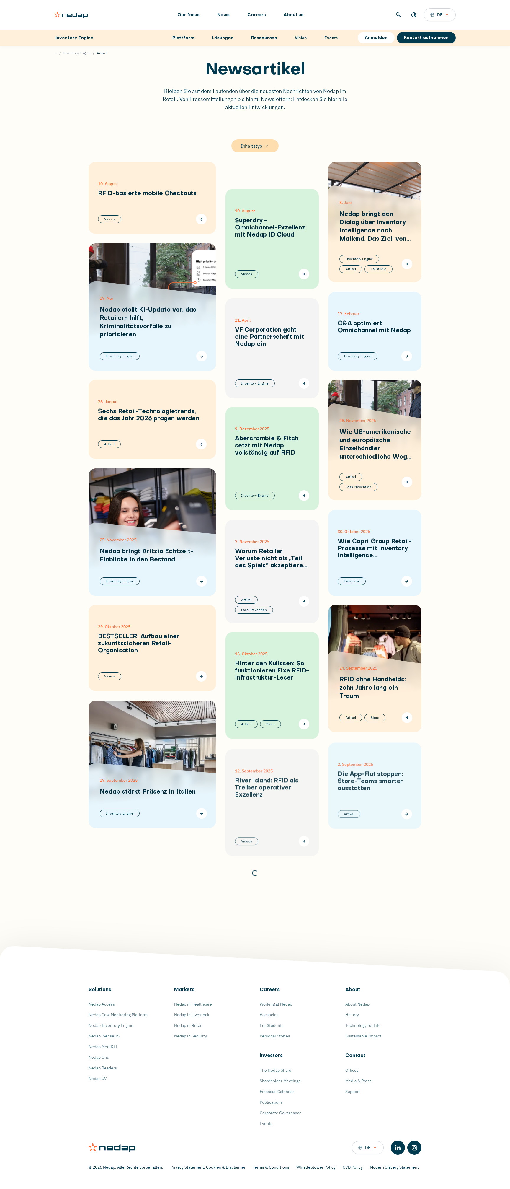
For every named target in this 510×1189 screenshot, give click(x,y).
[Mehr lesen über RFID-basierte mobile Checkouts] (201, 219)
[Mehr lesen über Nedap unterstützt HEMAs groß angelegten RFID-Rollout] (304, 952)
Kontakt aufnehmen (426, 38)
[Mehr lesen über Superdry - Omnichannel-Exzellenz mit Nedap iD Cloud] (304, 274)
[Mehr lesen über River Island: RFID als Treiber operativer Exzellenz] (304, 840)
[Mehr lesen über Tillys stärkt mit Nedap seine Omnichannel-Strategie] (201, 901)
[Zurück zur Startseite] (71, 15)
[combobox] (440, 14)
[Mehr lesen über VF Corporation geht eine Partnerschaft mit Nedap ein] (304, 383)
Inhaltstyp (251, 146)
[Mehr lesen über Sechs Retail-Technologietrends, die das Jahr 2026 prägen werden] (201, 444)
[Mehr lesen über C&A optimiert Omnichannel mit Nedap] (406, 356)
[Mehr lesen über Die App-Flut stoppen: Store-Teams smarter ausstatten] (406, 813)
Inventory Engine (74, 38)
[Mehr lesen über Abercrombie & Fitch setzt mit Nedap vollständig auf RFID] (304, 495)
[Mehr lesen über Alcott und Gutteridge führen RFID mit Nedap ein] (304, 1065)
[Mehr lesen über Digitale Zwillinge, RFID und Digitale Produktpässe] (406, 1031)
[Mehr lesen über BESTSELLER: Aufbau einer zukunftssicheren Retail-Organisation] (201, 676)
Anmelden (376, 38)
